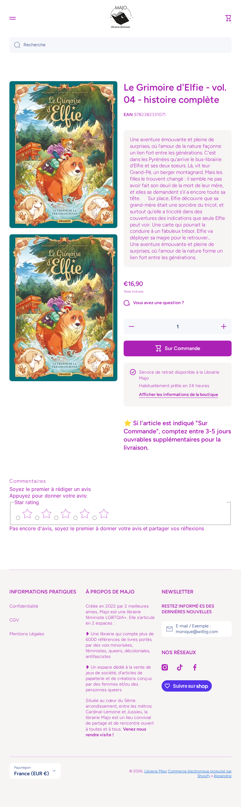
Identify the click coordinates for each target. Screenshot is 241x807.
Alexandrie (223, 776)
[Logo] (120, 18)
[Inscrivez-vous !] (224, 629)
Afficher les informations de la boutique (178, 394)
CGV (14, 620)
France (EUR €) (31, 773)
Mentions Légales (26, 634)
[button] (228, 18)
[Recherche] (14, 45)
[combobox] (120, 45)
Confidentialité (23, 606)
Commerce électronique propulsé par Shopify (200, 773)
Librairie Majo (155, 771)
